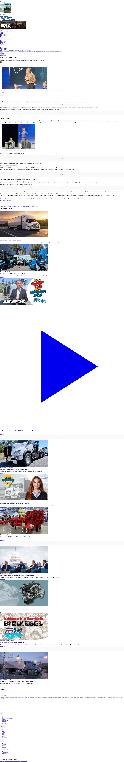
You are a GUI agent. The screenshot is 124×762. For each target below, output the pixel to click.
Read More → (2, 243)
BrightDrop (25, 206)
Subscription (2, 51)
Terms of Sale (11, 761)
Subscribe (1, 16)
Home (1, 55)
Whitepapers (18, 50)
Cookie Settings (36, 51)
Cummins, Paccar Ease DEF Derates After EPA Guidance (14, 609)
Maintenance (2, 640)
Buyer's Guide (27, 50)
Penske (28, 206)
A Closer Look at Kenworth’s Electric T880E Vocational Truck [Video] (18, 430)
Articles (9, 0)
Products (1, 46)
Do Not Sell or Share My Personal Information (20, 761)
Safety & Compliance (3, 48)
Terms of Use (7, 761)
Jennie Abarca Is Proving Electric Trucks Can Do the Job (14, 503)
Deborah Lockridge (8, 428)
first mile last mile (31, 206)
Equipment (2, 39)
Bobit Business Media (41, 51)
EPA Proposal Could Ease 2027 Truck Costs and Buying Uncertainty (17, 575)
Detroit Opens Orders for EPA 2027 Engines (11, 240)
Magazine (10, 50)
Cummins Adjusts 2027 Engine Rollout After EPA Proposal (15, 536)
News (7, 0)
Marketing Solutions (48, 51)
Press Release (59, 51)
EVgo (17, 206)
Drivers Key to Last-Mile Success (5, 200)
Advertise (14, 51)
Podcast (24, 50)
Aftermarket (2, 32)
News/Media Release (8, 271)
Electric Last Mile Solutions (7, 206)
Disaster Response (3, 34)
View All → (2, 685)
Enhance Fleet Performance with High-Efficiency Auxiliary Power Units (18, 681)
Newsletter (11, 51)
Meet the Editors (6, 51)
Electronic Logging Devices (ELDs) (5, 38)
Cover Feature (4, 0)
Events (15, 50)
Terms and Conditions (29, 51)
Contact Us (20, 51)
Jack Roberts (7, 640)
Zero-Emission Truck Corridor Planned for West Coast (14, 273)
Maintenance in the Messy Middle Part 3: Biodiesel (13, 642)
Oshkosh (14, 206)
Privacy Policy (24, 51)
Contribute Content (54, 51)
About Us (17, 51)
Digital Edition (6, 16)
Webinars (21, 50)
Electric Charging (20, 206)
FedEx (12, 206)
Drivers (1, 36)
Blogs (13, 50)
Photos (1, 50)
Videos (8, 50)
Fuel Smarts (2, 43)
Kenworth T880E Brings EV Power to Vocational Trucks (14, 469)
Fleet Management (3, 41)
